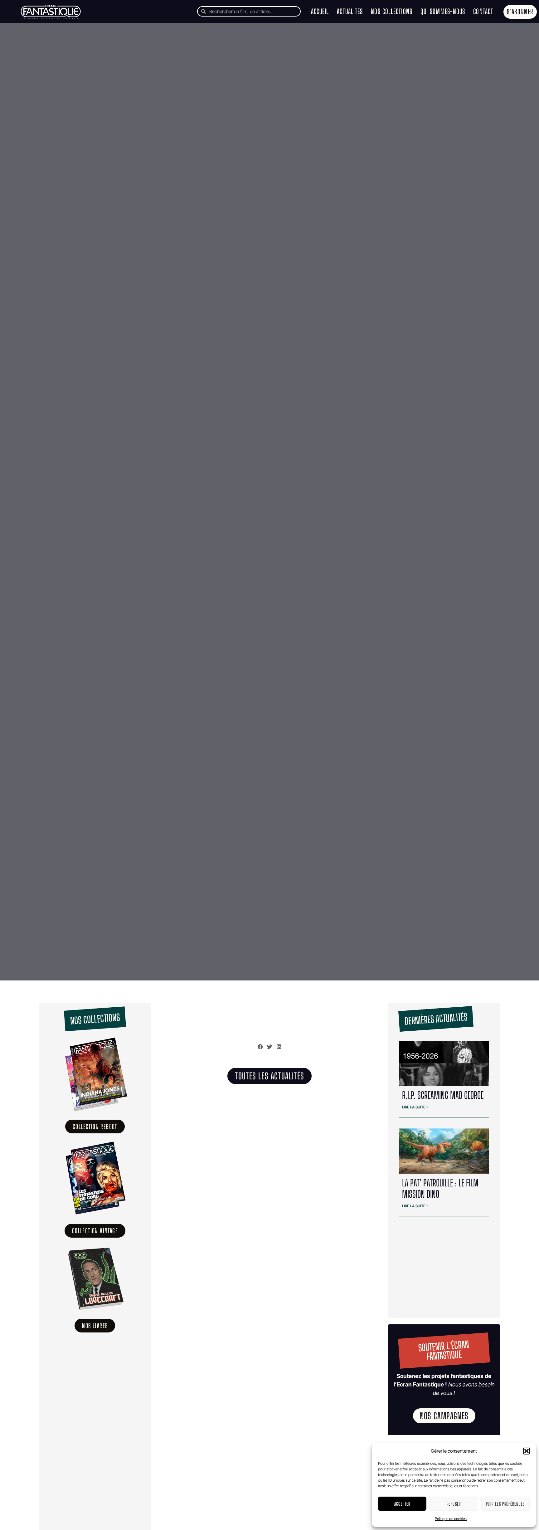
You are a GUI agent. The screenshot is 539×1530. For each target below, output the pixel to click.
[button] (526, 1451)
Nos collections (391, 11)
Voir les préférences (505, 1504)
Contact (483, 11)
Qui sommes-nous (442, 11)
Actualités (350, 11)
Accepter (402, 1504)
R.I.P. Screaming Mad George (442, 1095)
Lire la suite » (415, 1107)
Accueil (320, 11)
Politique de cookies (451, 1518)
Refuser (454, 1504)
